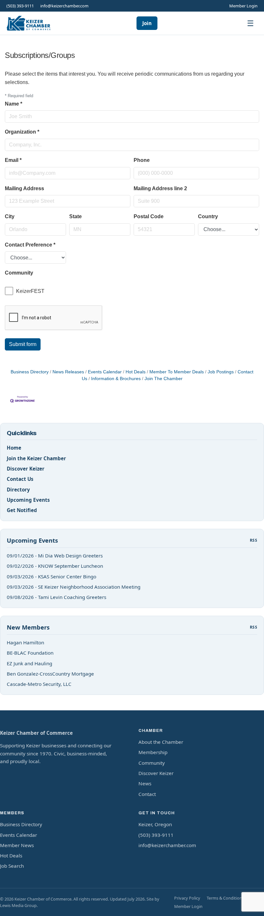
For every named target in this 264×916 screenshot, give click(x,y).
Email (13, 160)
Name (13, 104)
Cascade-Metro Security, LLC (39, 684)
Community (151, 763)
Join (147, 23)
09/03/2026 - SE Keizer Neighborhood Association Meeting (73, 587)
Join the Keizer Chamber (36, 458)
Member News (17, 845)
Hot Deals (136, 371)
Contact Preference (30, 245)
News (144, 783)
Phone (142, 160)
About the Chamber (160, 742)
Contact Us (20, 479)
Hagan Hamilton (25, 642)
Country (208, 216)
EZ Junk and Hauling (29, 663)
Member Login (243, 6)
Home (14, 447)
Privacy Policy (187, 898)
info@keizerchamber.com (64, 6)
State (75, 216)
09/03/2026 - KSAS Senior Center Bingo (51, 576)
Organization (22, 132)
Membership (152, 752)
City (9, 216)
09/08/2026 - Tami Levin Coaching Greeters (56, 597)
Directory (18, 489)
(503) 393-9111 (20, 6)
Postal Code (149, 216)
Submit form (22, 344)
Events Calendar (105, 371)
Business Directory (30, 371)
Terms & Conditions (225, 898)
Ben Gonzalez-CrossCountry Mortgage (50, 673)
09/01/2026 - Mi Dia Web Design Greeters (55, 555)
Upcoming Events (28, 500)
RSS (253, 540)
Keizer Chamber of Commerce (36, 733)
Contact (147, 794)
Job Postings (221, 371)
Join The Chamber (164, 378)
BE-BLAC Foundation (30, 653)
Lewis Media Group (18, 905)
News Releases (68, 371)
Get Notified (22, 510)
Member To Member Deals (176, 371)
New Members (28, 627)
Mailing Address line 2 (160, 188)
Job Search (12, 866)
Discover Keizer (25, 468)
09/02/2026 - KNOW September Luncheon (55, 566)
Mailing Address (24, 188)
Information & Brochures (116, 378)
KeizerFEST (30, 291)
